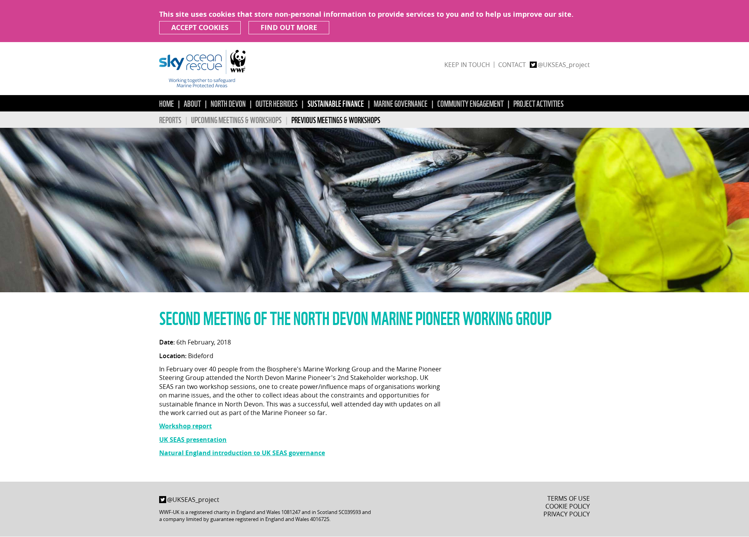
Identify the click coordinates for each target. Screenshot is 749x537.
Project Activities (538, 103)
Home (166, 103)
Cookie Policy (567, 506)
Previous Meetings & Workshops (335, 119)
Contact (512, 65)
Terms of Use (568, 498)
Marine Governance (401, 103)
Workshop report (185, 426)
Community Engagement (470, 103)
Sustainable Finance (335, 103)
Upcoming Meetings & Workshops (236, 119)
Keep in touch (467, 65)
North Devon (228, 103)
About (192, 103)
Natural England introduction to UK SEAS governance (242, 453)
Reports (170, 119)
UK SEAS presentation (193, 439)
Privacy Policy (566, 514)
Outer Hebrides (277, 103)
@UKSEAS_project (564, 65)
